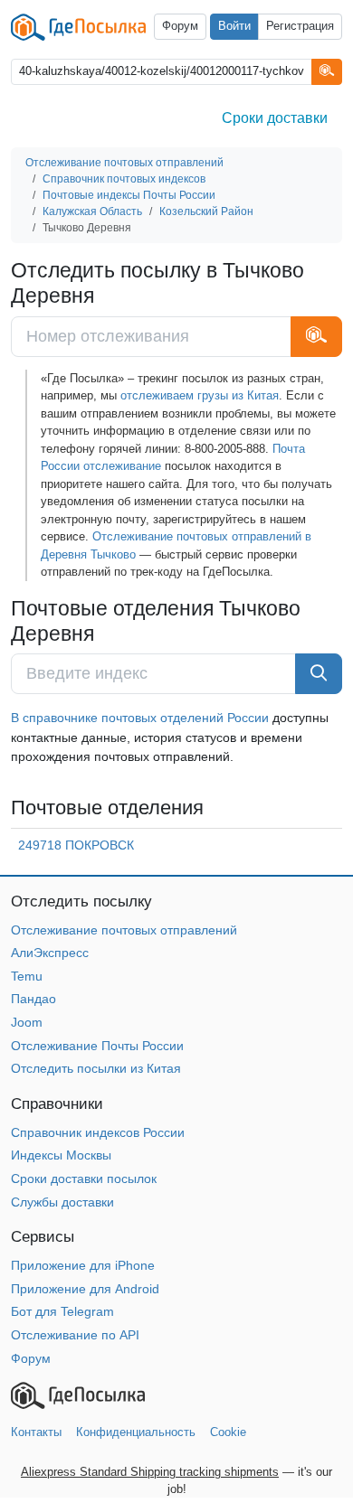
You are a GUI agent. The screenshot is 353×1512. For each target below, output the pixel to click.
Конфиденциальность (136, 1432)
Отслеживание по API (75, 1335)
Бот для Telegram (62, 1311)
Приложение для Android (85, 1289)
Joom (27, 1022)
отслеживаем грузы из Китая (199, 395)
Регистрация (300, 26)
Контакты (36, 1432)
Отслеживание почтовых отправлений (124, 930)
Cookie (228, 1432)
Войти (234, 26)
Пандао (33, 998)
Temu (27, 976)
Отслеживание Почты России (97, 1045)
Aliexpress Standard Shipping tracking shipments (150, 1472)
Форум (180, 26)
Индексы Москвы (61, 1155)
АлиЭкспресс (50, 952)
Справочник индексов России (98, 1132)
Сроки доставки (275, 118)
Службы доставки (62, 1202)
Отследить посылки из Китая (96, 1068)
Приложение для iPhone (83, 1265)
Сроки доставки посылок (84, 1178)
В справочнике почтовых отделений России (140, 717)
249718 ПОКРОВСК (76, 845)
